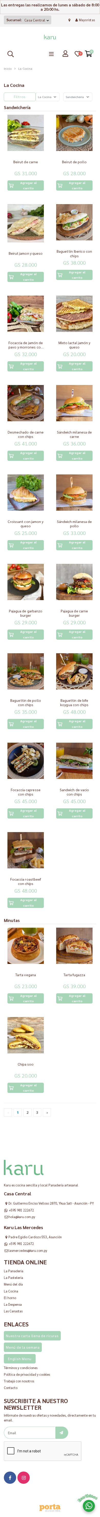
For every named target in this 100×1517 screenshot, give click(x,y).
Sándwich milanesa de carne (74, 434)
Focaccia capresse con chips (26, 792)
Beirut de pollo (74, 161)
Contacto (10, 1387)
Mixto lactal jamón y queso (74, 344)
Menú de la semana (23, 1347)
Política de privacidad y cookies (27, 1374)
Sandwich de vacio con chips (74, 792)
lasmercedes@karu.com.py (27, 1250)
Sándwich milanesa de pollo (74, 523)
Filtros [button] (20, 96)
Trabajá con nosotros (19, 1381)
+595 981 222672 (21, 1210)
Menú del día (13, 1284)
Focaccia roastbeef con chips (25, 881)
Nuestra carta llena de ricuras (32, 1335)
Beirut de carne (25, 161)
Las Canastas (13, 1311)
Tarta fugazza (74, 974)
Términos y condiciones (20, 1368)
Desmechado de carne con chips (26, 434)
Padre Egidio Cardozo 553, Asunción (35, 1237)
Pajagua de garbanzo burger (26, 613)
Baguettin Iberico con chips (74, 253)
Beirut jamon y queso (26, 253)
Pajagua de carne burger (74, 613)
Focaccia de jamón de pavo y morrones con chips (25, 347)
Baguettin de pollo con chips (25, 702)
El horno (10, 1298)
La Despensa (13, 1304)
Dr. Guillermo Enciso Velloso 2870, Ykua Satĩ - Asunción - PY (51, 1203)
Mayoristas (87, 20)
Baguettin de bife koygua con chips (74, 702)
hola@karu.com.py (21, 1217)
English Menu (20, 1358)
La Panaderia (13, 1271)
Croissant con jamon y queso (25, 523)
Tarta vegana (25, 974)
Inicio (8, 68)
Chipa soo (26, 1064)
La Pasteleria (13, 1277)
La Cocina (11, 1291)
